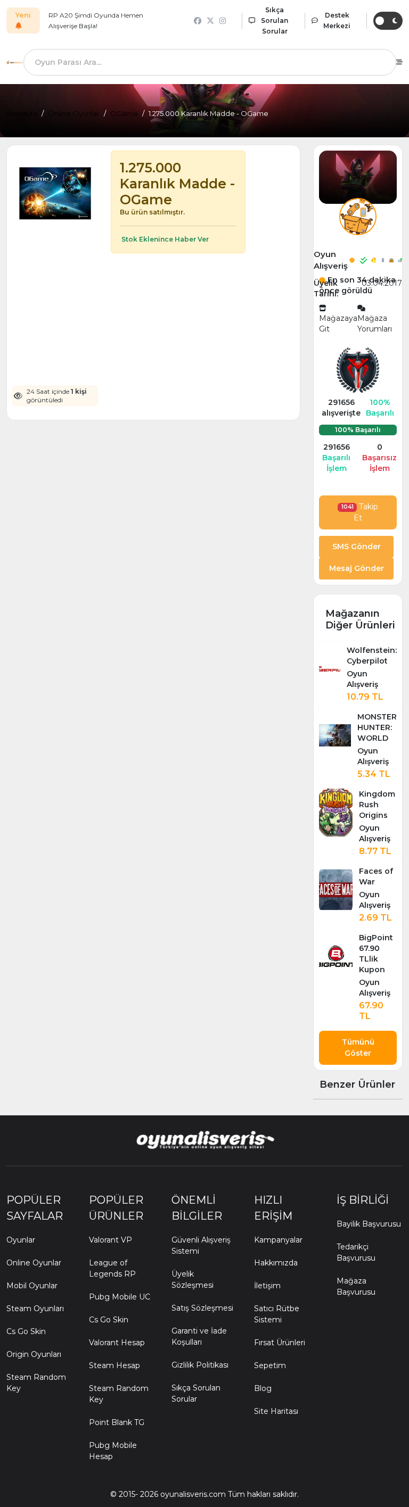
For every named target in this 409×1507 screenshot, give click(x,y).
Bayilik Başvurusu (369, 1224)
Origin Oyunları (33, 1354)
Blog (263, 1388)
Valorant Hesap (117, 1342)
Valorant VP (110, 1240)
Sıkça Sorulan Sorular (195, 1393)
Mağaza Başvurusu (356, 1286)
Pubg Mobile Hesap (113, 1450)
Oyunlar (20, 1240)
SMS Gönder (356, 546)
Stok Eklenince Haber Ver (164, 239)
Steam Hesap (114, 1365)
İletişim (267, 1285)
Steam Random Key (36, 1382)
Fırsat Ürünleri (279, 1342)
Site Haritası (276, 1411)
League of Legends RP (112, 1268)
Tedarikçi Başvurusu (356, 1252)
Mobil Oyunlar (32, 1285)
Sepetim (270, 1365)
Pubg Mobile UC (119, 1297)
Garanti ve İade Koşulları (199, 1336)
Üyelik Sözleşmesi (192, 1279)
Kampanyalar (278, 1240)
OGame (124, 113)
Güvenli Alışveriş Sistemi (201, 1245)
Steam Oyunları (35, 1308)
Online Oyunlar (74, 113)
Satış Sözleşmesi (202, 1308)
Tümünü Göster (358, 1047)
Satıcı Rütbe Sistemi (276, 1314)
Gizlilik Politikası (199, 1365)
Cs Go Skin (26, 1331)
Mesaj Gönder (356, 568)
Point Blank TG (116, 1422)
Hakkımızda (276, 1263)
